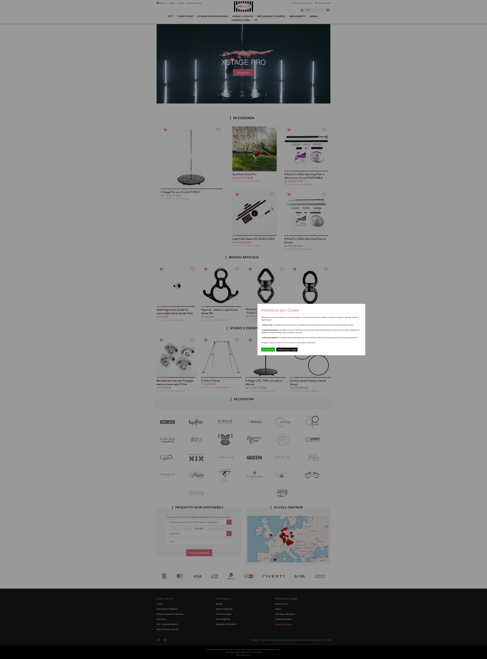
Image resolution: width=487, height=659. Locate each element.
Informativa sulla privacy (289, 342)
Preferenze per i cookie (287, 349)
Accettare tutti (268, 349)
